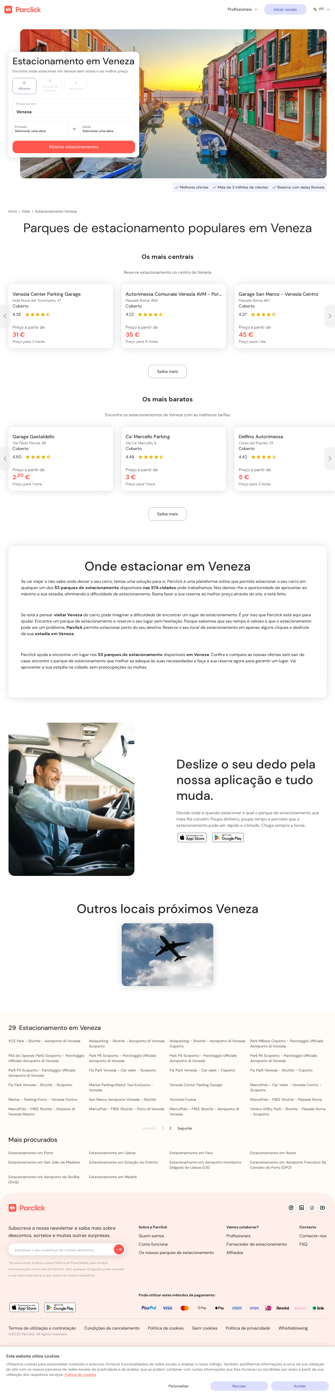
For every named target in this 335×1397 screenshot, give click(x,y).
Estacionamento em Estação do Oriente (123, 1162)
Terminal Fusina (183, 1099)
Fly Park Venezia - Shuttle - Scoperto (40, 1084)
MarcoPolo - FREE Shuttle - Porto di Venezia (126, 1109)
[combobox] (79, 111)
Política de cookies (166, 1328)
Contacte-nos (313, 1236)
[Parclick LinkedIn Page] (301, 1208)
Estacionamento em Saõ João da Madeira (44, 1162)
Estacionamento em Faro (191, 1152)
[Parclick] (22, 9)
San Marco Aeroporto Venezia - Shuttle (122, 1099)
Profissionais (238, 1236)
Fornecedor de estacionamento (256, 1244)
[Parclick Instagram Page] (291, 1208)
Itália (26, 211)
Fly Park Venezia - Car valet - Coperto (202, 1070)
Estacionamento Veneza (56, 211)
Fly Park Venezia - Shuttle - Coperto (281, 1070)
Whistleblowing (293, 1328)
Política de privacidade (248, 1328)
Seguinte (184, 1128)
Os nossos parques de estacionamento (176, 1252)
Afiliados (234, 1252)
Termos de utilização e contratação (42, 1328)
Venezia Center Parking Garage (196, 1084)
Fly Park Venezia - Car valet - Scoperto (122, 1070)
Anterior (149, 1128)
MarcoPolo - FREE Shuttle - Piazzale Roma (286, 1099)
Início (12, 211)
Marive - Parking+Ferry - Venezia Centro (42, 1099)
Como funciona (153, 1244)
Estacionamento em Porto (30, 1152)
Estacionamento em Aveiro (273, 1152)
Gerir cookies (204, 1328)
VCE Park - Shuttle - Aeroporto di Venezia (44, 1041)
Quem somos (151, 1236)
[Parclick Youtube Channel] (322, 1208)
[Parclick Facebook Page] (312, 1208)
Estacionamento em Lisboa (112, 1152)
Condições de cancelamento (111, 1328)
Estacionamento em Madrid (113, 1176)
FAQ (303, 1244)
